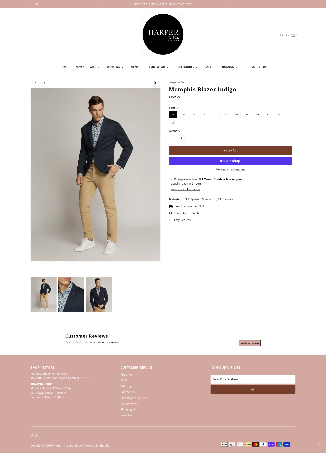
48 (247, 114)
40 (204, 114)
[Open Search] (281, 35)
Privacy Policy (129, 403)
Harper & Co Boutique (67, 445)
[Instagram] (36, 4)
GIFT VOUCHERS (255, 67)
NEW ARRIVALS (86, 67)
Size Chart (127, 415)
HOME (63, 67)
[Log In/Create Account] (287, 35)
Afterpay (126, 386)
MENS (135, 67)
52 (268, 114)
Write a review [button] (250, 343)
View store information (185, 189)
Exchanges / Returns (134, 398)
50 (257, 114)
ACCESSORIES (185, 67)
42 (215, 114)
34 (173, 114)
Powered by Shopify (96, 445)
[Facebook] (32, 4)
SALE (208, 67)
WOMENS (114, 67)
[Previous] (102, 4)
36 (183, 114)
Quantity (174, 131)
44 (227, 115)
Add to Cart (230, 150)
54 (278, 114)
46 (236, 114)
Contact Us (128, 392)
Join (253, 389)
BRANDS (228, 67)
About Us (126, 374)
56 (174, 123)
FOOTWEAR (157, 67)
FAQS (124, 380)
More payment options (230, 169)
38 (194, 114)
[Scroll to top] (319, 443)
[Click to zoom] (155, 83)
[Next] (224, 4)
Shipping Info (129, 409)
